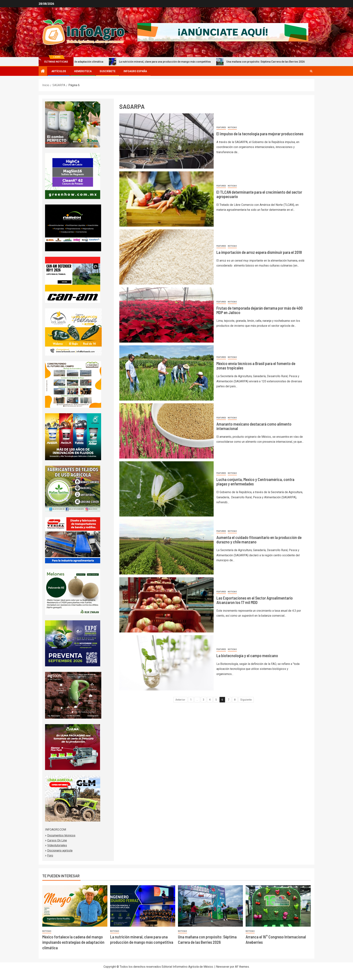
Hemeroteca (83, 71)
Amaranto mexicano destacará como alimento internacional (253, 426)
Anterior (180, 699)
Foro (50, 855)
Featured (221, 127)
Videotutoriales (57, 845)
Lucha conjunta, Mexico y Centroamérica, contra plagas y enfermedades (255, 481)
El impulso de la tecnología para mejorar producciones (259, 133)
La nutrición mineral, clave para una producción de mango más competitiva (105, 61)
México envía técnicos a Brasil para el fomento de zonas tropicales (255, 365)
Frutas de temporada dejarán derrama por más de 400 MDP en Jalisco (259, 310)
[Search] (311, 71)
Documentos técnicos (61, 835)
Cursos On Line (57, 840)
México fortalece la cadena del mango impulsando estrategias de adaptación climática (73, 942)
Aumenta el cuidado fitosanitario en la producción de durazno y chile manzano (259, 539)
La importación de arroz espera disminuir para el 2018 (259, 252)
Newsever (222, 966)
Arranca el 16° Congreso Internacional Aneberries (291, 61)
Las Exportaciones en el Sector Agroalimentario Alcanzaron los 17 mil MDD (254, 600)
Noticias (232, 127)
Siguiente (246, 699)
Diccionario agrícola (59, 850)
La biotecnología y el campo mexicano (247, 655)
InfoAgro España (135, 71)
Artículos (58, 71)
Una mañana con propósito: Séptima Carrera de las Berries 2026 (206, 61)
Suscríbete (107, 71)
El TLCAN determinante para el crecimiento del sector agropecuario (259, 194)
